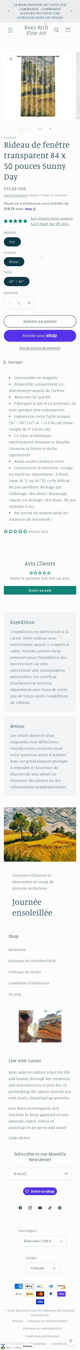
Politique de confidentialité (42, 1328)
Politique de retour (25, 972)
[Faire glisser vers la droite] (50, 129)
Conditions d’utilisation (42, 1336)
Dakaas (27, 1346)
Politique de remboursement (48, 1321)
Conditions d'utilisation (29, 983)
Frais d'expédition (16, 195)
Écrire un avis (40, 590)
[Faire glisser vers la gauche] (29, 129)
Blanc (14, 262)
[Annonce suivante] (71, 11)
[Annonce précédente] (8, 11)
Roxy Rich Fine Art (28, 1310)
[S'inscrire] (65, 1174)
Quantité (11, 293)
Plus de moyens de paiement (40, 348)
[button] (10, 30)
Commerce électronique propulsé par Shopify (43, 1316)
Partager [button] (15, 362)
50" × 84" (16, 281)
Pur (12, 242)
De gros (15, 994)
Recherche (17, 949)
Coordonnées (60, 1343)
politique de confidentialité (32, 961)
